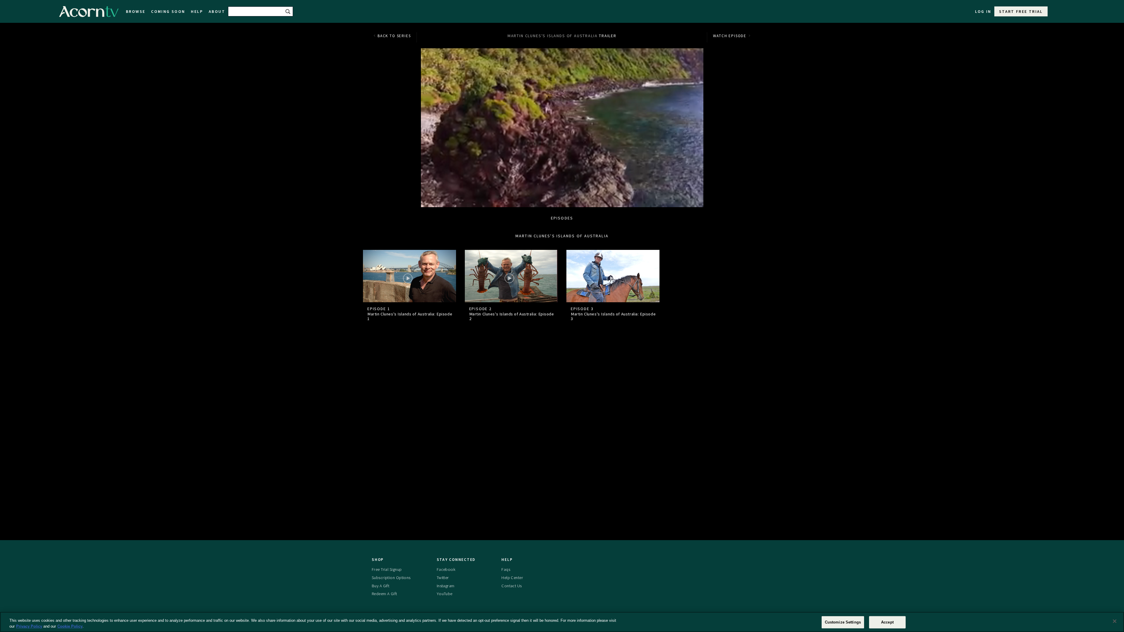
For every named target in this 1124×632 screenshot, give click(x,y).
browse (135, 11)
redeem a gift (384, 593)
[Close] (1114, 621)
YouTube (445, 593)
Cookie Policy (70, 626)
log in (983, 11)
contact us (511, 585)
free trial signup (387, 569)
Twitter (443, 577)
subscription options (391, 577)
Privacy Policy (29, 626)
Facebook (446, 569)
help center (512, 577)
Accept (887, 622)
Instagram (446, 585)
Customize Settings (843, 622)
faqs (505, 569)
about (217, 11)
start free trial (1021, 11)
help (197, 11)
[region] (562, 622)
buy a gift (380, 585)
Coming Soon (168, 11)
